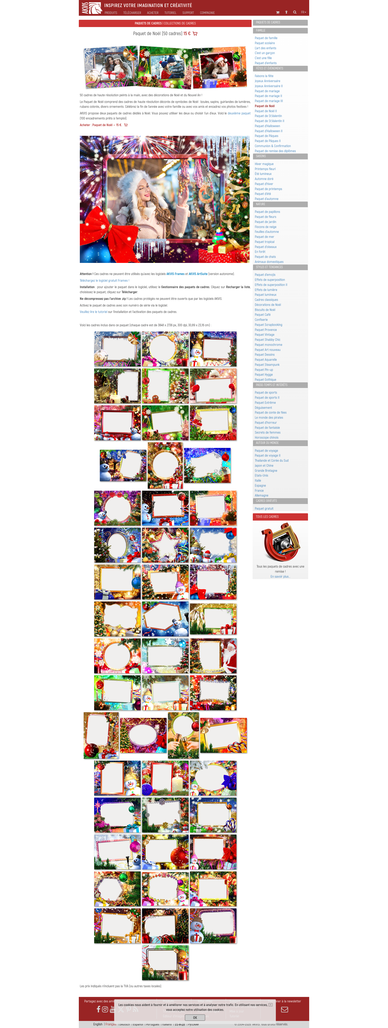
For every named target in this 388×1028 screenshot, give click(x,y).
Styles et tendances (269, 267)
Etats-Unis (261, 475)
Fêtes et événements (269, 68)
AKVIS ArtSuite (198, 274)
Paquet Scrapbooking (268, 325)
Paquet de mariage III (269, 101)
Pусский (193, 1024)
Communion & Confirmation (273, 146)
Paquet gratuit (264, 508)
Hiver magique (264, 164)
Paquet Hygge (264, 374)
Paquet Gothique (265, 380)
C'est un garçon (265, 53)
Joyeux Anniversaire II (269, 86)
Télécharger (132, 13)
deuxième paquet (239, 113)
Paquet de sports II (267, 397)
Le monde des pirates (269, 417)
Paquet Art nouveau (267, 350)
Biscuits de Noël (265, 310)
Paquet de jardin (265, 222)
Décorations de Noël (268, 305)
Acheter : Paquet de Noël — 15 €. (101, 125)
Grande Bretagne (266, 471)
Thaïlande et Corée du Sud (272, 460)
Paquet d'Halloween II (269, 131)
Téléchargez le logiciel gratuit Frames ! (104, 280)
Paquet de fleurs (265, 217)
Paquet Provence (266, 330)
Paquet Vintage (264, 335)
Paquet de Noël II (266, 111)
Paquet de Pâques (266, 136)
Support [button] (188, 13)
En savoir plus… (280, 576)
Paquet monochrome (268, 345)
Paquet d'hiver (264, 184)
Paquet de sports (266, 392)
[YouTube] (113, 1009)
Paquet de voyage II (267, 455)
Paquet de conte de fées (271, 412)
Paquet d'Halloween (267, 126)
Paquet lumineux (265, 295)
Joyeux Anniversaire (267, 81)
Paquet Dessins (265, 354)
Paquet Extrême (265, 403)
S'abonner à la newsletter (284, 1001)
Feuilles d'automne (267, 232)
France (259, 490)
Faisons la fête (264, 76)
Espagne (260, 485)
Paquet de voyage (266, 451)
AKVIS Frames (176, 274)
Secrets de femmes (267, 432)
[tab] (280, 23)
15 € (186, 33)
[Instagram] (105, 1009)
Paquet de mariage (267, 91)
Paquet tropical (264, 242)
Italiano (167, 1024)
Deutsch (124, 1024)
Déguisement (263, 408)
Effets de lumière (266, 290)
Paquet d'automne (266, 199)
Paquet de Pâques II (268, 141)
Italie (258, 480)
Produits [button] (111, 13)
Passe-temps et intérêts (271, 385)
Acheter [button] (152, 13)
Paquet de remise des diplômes (275, 151)
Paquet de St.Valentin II (269, 121)
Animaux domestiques (269, 262)
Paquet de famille (266, 38)
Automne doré (264, 179)
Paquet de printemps (268, 189)
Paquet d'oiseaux (266, 247)
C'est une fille (263, 58)
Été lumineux (263, 174)
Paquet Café (263, 315)
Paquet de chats (265, 257)
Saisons (261, 156)
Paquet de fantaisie (267, 428)
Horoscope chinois (266, 437)
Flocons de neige (265, 227)
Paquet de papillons (267, 212)
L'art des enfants (265, 48)
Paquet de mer (264, 237)
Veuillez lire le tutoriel (93, 312)
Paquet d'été (263, 194)
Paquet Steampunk (267, 365)
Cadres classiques (266, 300)
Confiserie (261, 320)
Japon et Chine (264, 465)
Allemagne (261, 495)
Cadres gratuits (266, 501)
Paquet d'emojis (265, 275)
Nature (260, 204)
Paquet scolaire (265, 43)
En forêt (260, 252)
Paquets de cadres (268, 22)
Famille (260, 30)
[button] (92, 199)
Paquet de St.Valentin (268, 116)
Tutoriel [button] (170, 13)
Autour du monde (267, 443)
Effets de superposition (270, 280)
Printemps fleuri (265, 169)
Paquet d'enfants (266, 63)
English (97, 1024)
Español (138, 1024)
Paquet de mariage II (268, 96)
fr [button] (302, 12)
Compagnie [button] (207, 13)
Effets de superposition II (271, 285)
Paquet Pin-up (264, 370)
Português (152, 1024)
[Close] (270, 1005)
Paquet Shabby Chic (267, 340)
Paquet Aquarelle (266, 360)
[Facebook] (98, 1009)
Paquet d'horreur (266, 422)
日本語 (180, 1024)
